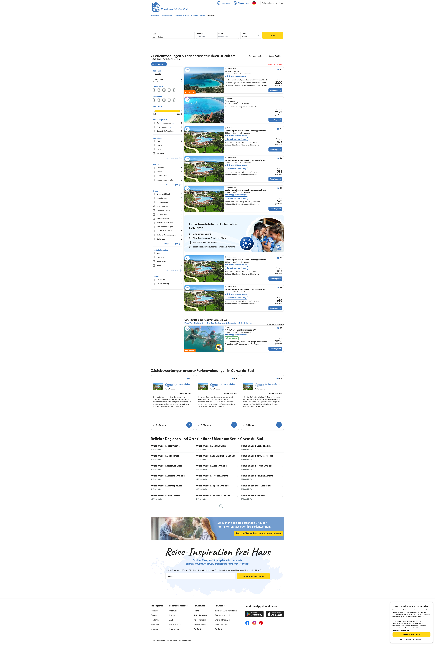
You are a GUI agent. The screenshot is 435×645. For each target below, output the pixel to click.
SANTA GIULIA (232, 71)
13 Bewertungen (241, 264)
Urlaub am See (169, 206)
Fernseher (169, 153)
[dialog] (411, 622)
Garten (169, 149)
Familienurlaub (169, 202)
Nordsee (154, 610)
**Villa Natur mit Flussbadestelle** (240, 330)
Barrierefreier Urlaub (169, 222)
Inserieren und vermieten (226, 610)
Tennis (169, 265)
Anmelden (226, 3)
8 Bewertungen (240, 76)
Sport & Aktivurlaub (169, 231)
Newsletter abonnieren (253, 576)
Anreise (200, 34)
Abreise (221, 34)
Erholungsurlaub (169, 210)
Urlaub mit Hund (169, 194)
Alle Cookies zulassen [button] (411, 634)
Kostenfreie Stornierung (169, 131)
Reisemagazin (200, 619)
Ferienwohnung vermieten (272, 3)
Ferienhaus (169, 279)
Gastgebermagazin (223, 615)
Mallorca (155, 619)
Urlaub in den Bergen (169, 227)
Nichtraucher (169, 176)
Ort (154, 34)
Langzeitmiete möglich (169, 180)
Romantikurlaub (169, 218)
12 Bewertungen (241, 165)
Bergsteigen (169, 261)
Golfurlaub (169, 239)
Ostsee (154, 615)
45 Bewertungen (241, 335)
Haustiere (169, 167)
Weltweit (155, 624)
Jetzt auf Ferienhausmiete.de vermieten (258, 533)
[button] (411, 639)
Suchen (272, 35)
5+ (174, 90)
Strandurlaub (169, 198)
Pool (169, 141)
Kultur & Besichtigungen (169, 235)
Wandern (169, 257)
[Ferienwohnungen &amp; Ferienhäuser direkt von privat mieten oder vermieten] (169, 9)
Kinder (169, 172)
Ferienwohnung (169, 283)
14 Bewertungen (241, 135)
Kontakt (197, 629)
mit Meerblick (169, 214)
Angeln (169, 253)
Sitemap (154, 629)
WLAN (169, 145)
